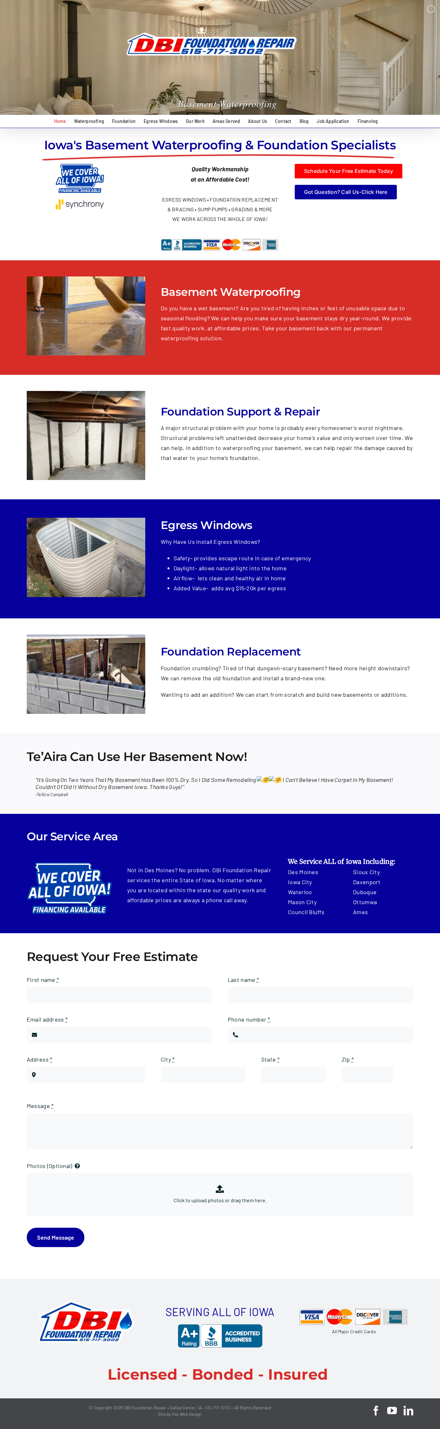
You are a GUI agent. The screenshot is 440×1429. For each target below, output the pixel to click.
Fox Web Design (187, 1414)
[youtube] (392, 1410)
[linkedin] (408, 1410)
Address (39, 1059)
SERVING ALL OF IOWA (220, 1311)
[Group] (86, 1303)
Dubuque (365, 891)
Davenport (366, 881)
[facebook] (376, 1410)
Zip (348, 1059)
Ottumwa (365, 901)
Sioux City (366, 871)
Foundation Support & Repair (240, 411)
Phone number (249, 1019)
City (168, 1059)
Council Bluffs (306, 911)
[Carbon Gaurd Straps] (86, 393)
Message (40, 1105)
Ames (360, 911)
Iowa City (300, 881)
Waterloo (300, 891)
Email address (47, 1019)
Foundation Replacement (231, 651)
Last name (243, 979)
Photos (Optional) (49, 1165)
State (270, 1059)
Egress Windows (207, 525)
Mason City (302, 901)
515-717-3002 (218, 1407)
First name (43, 979)
